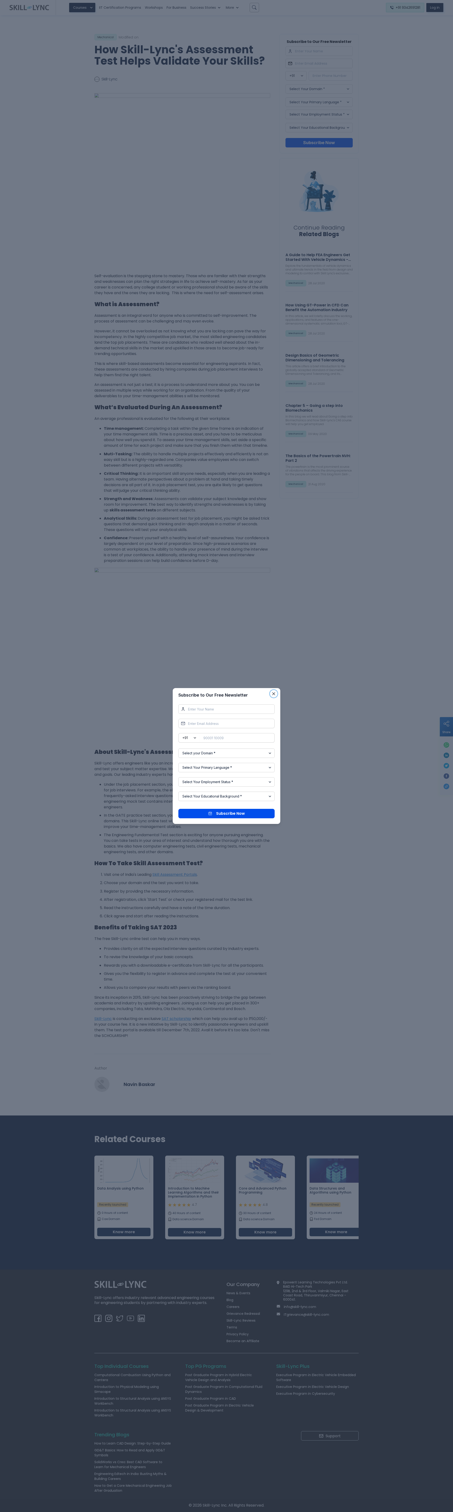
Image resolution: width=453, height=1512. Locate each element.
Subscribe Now (230, 813)
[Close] (273, 694)
